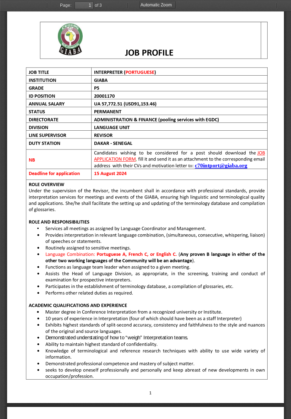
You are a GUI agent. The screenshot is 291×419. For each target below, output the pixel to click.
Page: (65, 5)
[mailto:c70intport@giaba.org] (221, 165)
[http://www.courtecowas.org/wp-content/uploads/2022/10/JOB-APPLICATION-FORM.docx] (261, 152)
